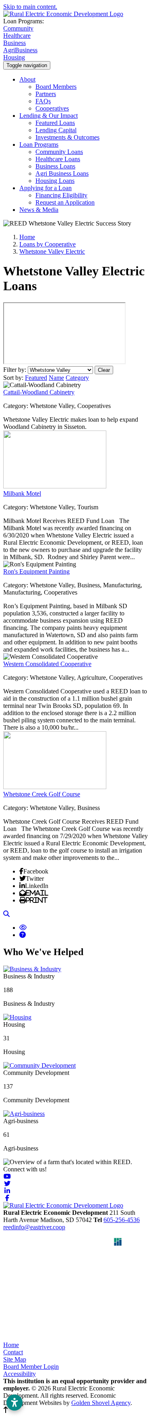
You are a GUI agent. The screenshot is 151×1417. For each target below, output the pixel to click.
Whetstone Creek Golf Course (41, 794)
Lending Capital (56, 130)
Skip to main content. (30, 6)
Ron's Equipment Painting (36, 571)
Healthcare (17, 35)
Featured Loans (55, 122)
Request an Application (65, 202)
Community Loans (59, 151)
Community (18, 28)
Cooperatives (52, 108)
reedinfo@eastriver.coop (34, 1227)
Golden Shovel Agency (100, 1402)
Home (11, 1344)
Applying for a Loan (45, 188)
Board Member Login (31, 1366)
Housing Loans (54, 180)
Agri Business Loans (62, 173)
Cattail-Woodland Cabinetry (38, 392)
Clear (104, 370)
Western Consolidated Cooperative (47, 663)
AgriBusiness (20, 50)
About (27, 79)
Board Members (56, 86)
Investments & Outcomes (67, 137)
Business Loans (55, 166)
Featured (36, 377)
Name (56, 377)
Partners (45, 93)
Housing (14, 57)
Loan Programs (38, 144)
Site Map (14, 1359)
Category (77, 377)
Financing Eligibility (61, 195)
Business (14, 42)
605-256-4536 (121, 1219)
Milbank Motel (22, 493)
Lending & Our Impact (48, 115)
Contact (13, 1352)
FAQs (43, 101)
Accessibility (19, 1373)
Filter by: (15, 369)
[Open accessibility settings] (14, 1402)
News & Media (38, 209)
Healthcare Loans (57, 159)
